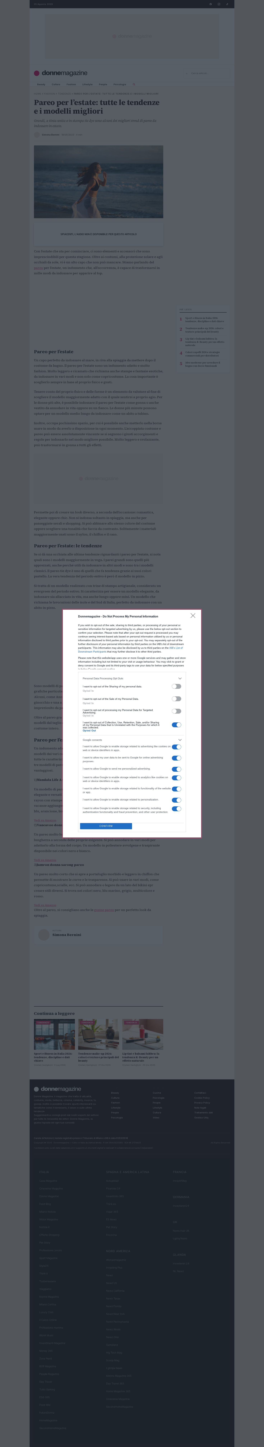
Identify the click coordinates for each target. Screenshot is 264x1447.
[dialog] (132, 723)
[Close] (194, 616)
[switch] (176, 686)
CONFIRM (106, 826)
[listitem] (132, 678)
